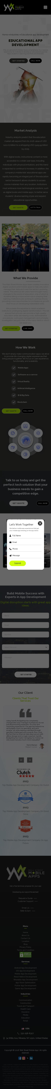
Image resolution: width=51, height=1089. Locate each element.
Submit (17, 563)
